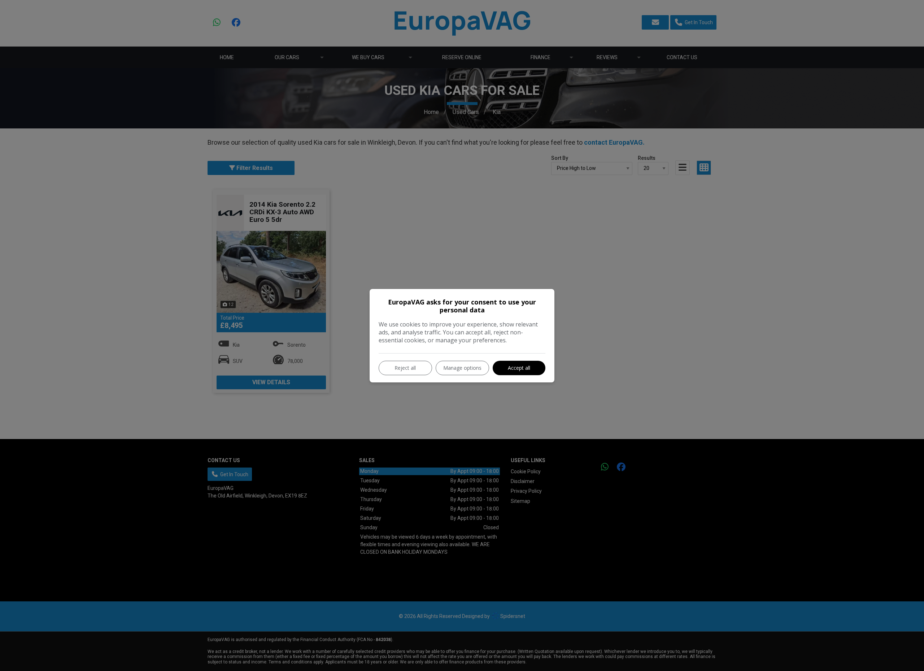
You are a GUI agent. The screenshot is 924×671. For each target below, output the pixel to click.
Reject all (405, 367)
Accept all (519, 367)
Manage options (462, 367)
